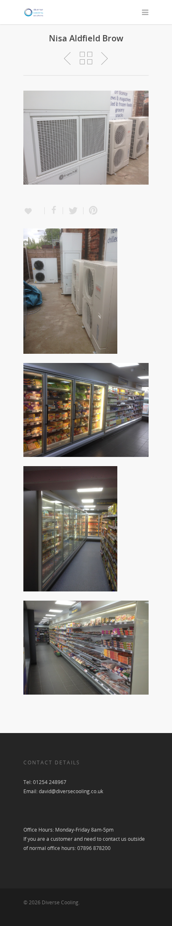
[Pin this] (91, 210)
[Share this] (54, 210)
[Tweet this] (73, 210)
